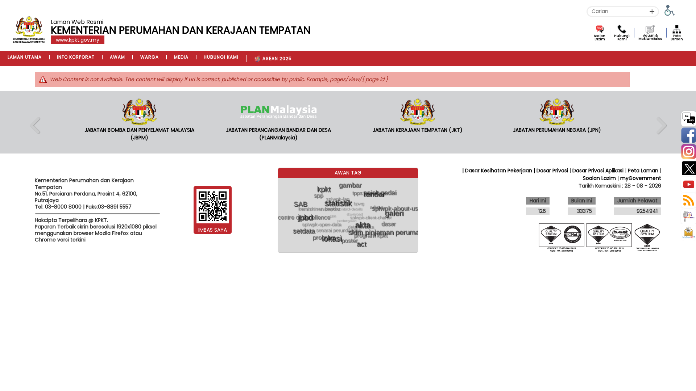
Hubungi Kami (622, 37)
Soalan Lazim (599, 37)
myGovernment (640, 178)
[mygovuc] (688, 234)
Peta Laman (677, 37)
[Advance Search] (652, 11)
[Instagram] (688, 151)
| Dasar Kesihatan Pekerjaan (498, 170)
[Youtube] (688, 183)
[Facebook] (688, 134)
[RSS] (688, 200)
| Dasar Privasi (551, 170)
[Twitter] (688, 167)
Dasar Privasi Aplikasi (598, 170)
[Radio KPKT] (688, 216)
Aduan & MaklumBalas (650, 37)
